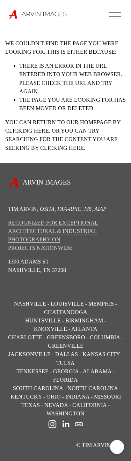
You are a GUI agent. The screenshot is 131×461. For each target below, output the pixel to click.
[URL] (79, 424)
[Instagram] (52, 424)
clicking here (27, 131)
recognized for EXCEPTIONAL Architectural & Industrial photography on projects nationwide (53, 235)
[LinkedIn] (65, 424)
